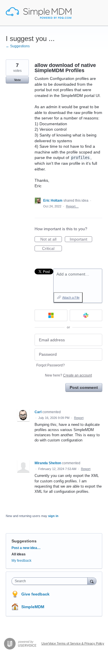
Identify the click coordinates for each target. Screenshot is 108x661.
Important (81, 239)
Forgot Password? (50, 365)
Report (79, 418)
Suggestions (24, 541)
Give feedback (35, 594)
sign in (53, 516)
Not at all (51, 239)
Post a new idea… (26, 548)
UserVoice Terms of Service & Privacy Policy (72, 643)
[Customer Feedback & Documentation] (38, 13)
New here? (68, 375)
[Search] (91, 581)
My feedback (21, 561)
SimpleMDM (32, 606)
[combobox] (50, 581)
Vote (17, 80)
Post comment (84, 387)
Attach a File (70, 297)
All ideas (19, 554)
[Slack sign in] (86, 315)
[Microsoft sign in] (51, 315)
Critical (52, 248)
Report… (72, 206)
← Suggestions (18, 46)
